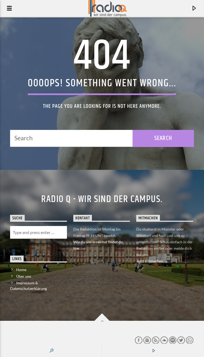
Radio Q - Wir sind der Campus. (102, 199)
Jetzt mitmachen (150, 261)
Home (21, 269)
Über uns (23, 276)
